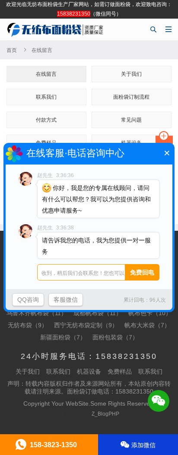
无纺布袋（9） (28, 325)
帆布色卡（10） (150, 313)
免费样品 (120, 371)
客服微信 (66, 299)
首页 (11, 50)
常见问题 (131, 120)
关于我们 (131, 74)
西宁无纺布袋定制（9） (86, 325)
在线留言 (46, 74)
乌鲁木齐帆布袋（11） (36, 313)
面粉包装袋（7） (115, 337)
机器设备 (89, 371)
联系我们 (46, 97)
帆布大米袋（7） (147, 325)
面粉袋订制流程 (131, 97)
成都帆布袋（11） (97, 313)
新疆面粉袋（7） (63, 337)
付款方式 (46, 120)
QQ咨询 (28, 299)
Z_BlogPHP (105, 414)
